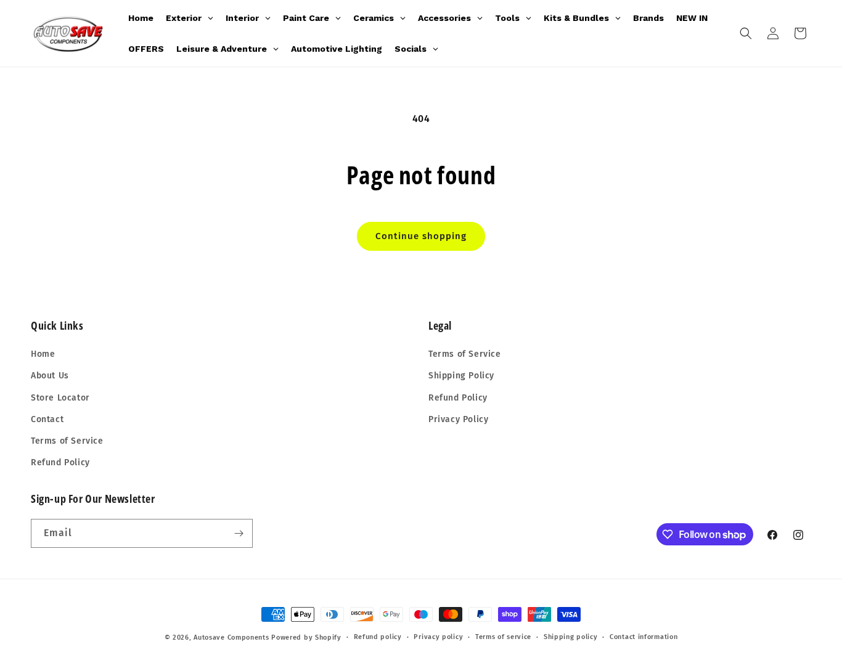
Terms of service (503, 637)
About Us (50, 375)
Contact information (643, 637)
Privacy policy (438, 637)
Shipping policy (571, 637)
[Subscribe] (238, 533)
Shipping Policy (461, 375)
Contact (47, 419)
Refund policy (378, 637)
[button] (745, 33)
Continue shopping (421, 236)
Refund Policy (60, 462)
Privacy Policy (458, 419)
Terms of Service (67, 441)
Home (43, 354)
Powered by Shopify (306, 637)
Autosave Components (231, 637)
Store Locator (60, 398)
